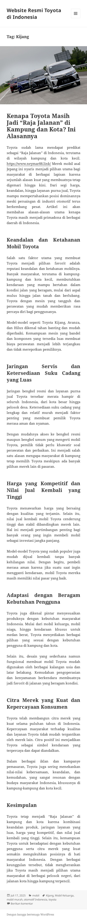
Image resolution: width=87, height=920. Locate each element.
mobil (35, 895)
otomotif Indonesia (35, 899)
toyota (52, 899)
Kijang (50, 895)
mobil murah (15, 899)
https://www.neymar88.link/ (29, 163)
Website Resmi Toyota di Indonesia (34, 13)
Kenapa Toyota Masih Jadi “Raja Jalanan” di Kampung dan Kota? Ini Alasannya (41, 126)
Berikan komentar (22, 903)
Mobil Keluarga (64, 895)
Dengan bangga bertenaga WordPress (30, 914)
